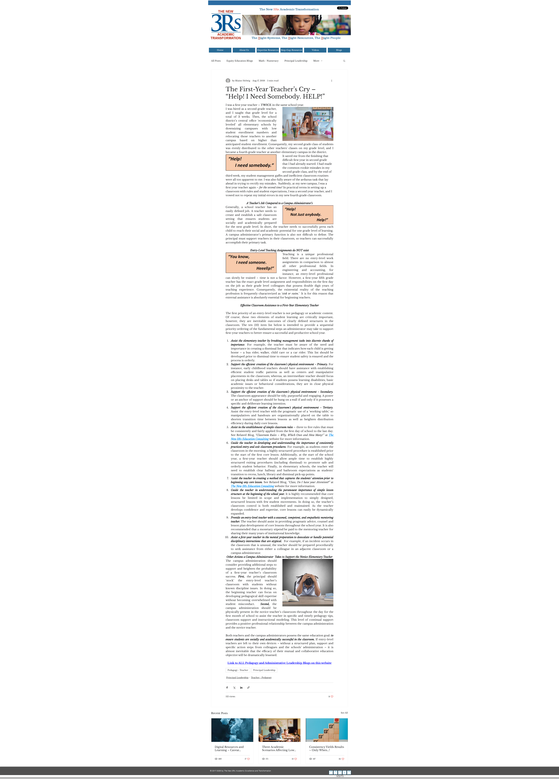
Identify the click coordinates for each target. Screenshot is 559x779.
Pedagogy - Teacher (238, 670)
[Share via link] (248, 687)
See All (344, 712)
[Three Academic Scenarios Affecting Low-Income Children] (280, 730)
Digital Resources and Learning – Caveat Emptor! (229, 748)
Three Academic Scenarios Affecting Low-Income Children (278, 748)
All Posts (216, 60)
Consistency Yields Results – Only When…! (326, 748)
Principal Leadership (295, 60)
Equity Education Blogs (240, 60)
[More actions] (331, 80)
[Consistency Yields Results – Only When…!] (327, 730)
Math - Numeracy (269, 60)
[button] (344, 61)
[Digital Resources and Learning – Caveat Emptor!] (232, 730)
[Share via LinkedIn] (241, 687)
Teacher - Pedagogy (261, 677)
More (316, 60)
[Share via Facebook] (227, 687)
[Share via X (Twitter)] (234, 687)
